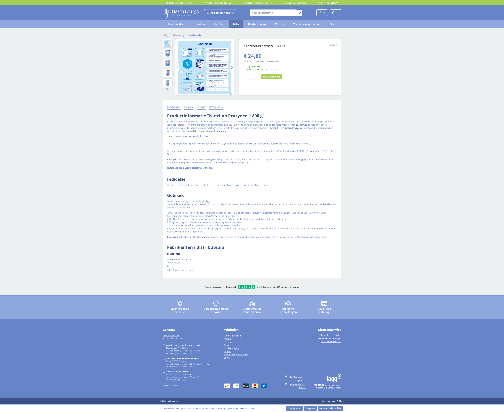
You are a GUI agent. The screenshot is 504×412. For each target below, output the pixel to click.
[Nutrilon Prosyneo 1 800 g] (205, 67)
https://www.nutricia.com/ (180, 270)
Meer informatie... (247, 408)
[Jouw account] (322, 12)
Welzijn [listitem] (227, 351)
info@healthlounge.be (172, 338)
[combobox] (273, 12)
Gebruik (201, 106)
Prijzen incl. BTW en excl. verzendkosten (262, 61)
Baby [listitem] (226, 345)
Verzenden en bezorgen (329, 338)
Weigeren (310, 408)
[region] (198, 67)
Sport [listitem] (227, 357)
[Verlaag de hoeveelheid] (246, 76)
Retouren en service (331, 341)
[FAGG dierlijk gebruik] (295, 386)
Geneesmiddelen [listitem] (232, 335)
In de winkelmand (271, 76)
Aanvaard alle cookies (330, 408)
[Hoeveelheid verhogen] (257, 76)
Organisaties (216, 106)
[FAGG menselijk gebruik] (295, 378)
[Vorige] (177, 67)
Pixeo (341, 401)
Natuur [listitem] (227, 338)
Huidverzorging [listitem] (231, 348)
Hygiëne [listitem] (228, 342)
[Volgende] (232, 67)
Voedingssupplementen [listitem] (236, 354)
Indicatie (188, 106)
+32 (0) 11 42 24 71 (171, 335)
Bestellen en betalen (331, 335)
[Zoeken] (299, 12)
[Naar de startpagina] (181, 12)
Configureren (294, 408)
